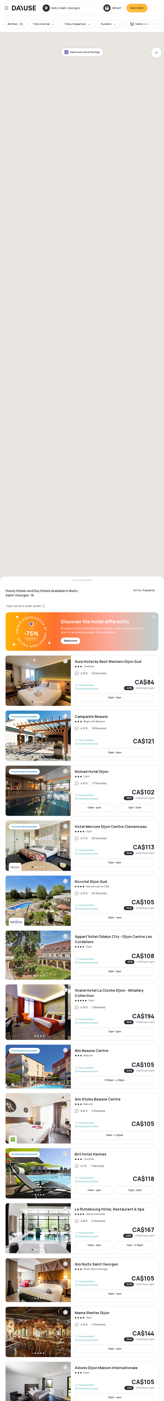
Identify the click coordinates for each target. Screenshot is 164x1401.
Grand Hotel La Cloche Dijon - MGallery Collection (82, 1012)
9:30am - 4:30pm (115, 1080)
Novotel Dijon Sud (82, 901)
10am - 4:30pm (114, 1135)
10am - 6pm (114, 752)
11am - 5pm (114, 1031)
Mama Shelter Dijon (82, 1332)
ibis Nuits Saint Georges (82, 1280)
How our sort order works (23, 606)
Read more (70, 640)
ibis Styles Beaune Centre (82, 1118)
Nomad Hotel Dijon (82, 791)
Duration (106, 24)
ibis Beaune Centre (82, 1066)
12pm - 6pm (135, 1190)
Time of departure (75, 24)
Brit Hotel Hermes (82, 1173)
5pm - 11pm (135, 807)
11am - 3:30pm (135, 1245)
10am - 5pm (114, 697)
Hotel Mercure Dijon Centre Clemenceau (82, 846)
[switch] (140, 24)
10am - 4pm (94, 807)
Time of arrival (41, 24)
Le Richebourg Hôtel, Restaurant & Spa (82, 1228)
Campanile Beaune (82, 736)
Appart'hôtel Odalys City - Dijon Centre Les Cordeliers (82, 955)
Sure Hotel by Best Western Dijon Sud (82, 681)
